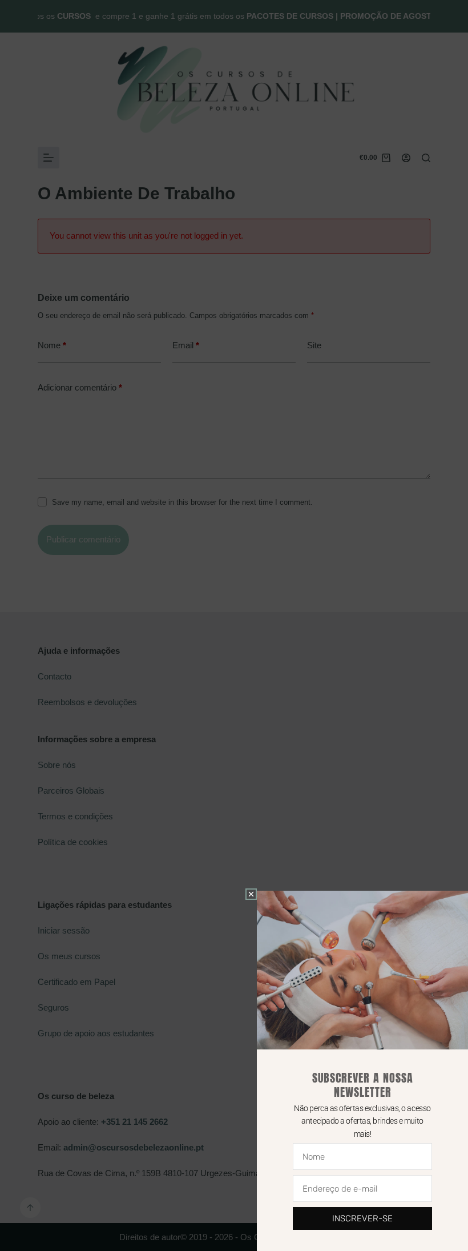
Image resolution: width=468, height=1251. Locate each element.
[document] (234, 625)
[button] (251, 894)
